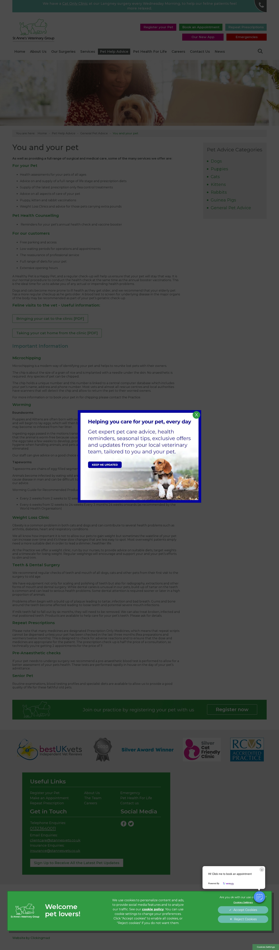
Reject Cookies (245, 919)
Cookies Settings (266, 947)
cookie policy (153, 909)
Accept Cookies (245, 910)
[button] (259, 897)
